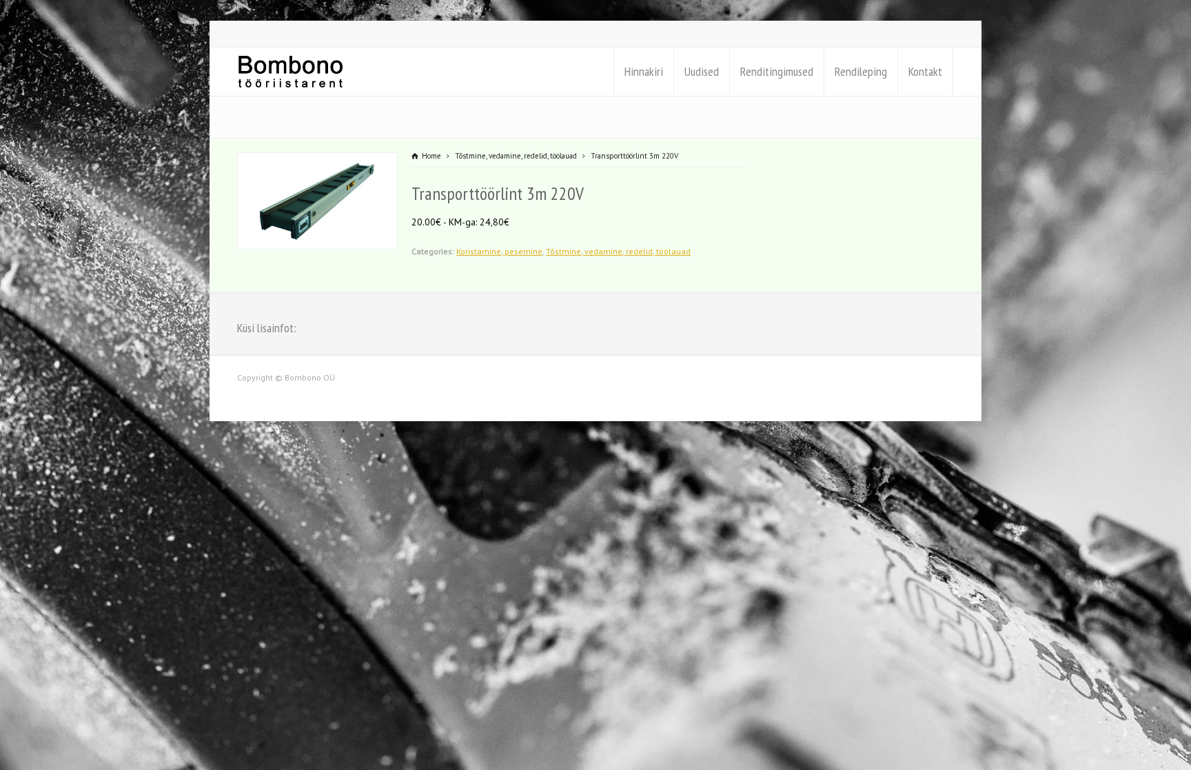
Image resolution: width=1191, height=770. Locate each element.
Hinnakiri (643, 71)
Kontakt (925, 71)
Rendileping (861, 71)
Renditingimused (776, 71)
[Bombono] (290, 71)
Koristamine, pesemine (499, 251)
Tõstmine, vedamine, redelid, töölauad (618, 251)
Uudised (701, 71)
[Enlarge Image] (317, 161)
